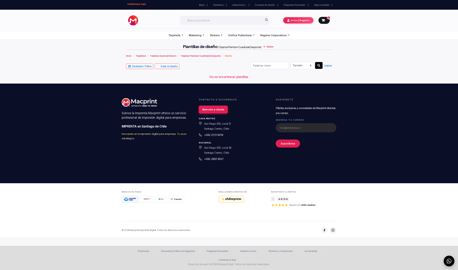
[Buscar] (319, 65)
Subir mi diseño (169, 66)
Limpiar (328, 65)
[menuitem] (176, 35)
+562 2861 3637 (214, 159)
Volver (270, 46)
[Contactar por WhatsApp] (449, 261)
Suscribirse (288, 143)
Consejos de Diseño (265, 5)
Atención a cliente (213, 109)
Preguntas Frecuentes (295, 5)
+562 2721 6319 (213, 135)
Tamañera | (218, 5)
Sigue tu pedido (321, 5)
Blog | (202, 5)
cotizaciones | (239, 5)
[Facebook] (324, 230)
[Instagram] (333, 230)
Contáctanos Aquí (136, 4)
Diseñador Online (142, 66)
